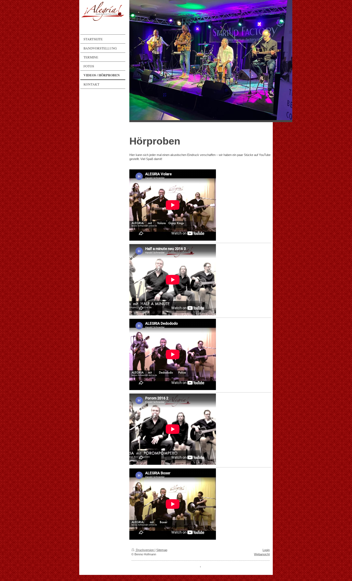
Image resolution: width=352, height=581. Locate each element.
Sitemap (161, 550)
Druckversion (145, 550)
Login (266, 550)
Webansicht (262, 554)
